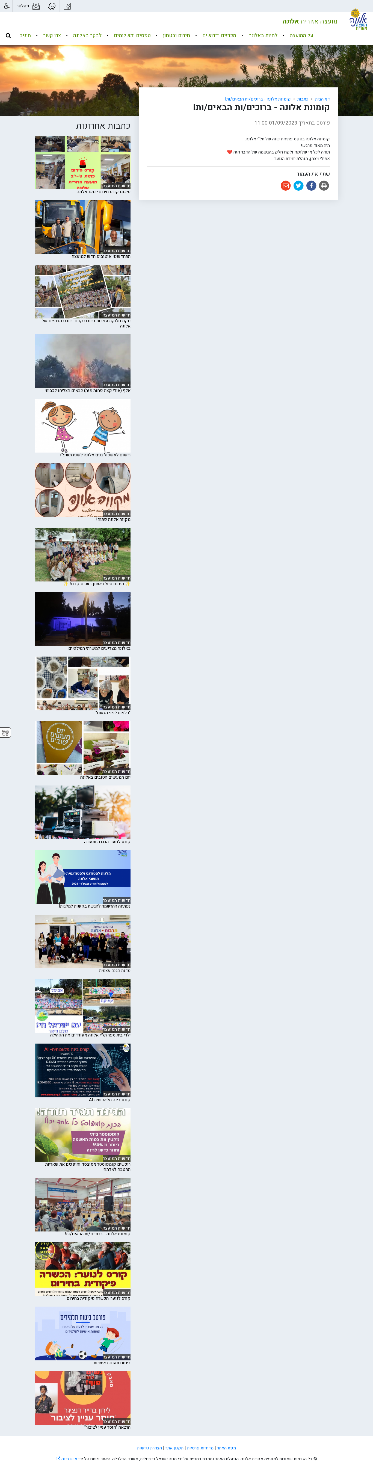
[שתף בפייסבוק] (310, 185)
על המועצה (300, 35)
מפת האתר (226, 1448)
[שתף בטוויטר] (298, 185)
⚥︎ (5, 732)
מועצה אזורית (310, 21)
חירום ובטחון (176, 35)
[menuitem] (296, 35)
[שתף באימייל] (286, 185)
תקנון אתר (174, 1448)
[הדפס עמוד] (323, 185)
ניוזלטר (23, 6)
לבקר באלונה (87, 35)
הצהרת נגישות (149, 1448)
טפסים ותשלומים (132, 35)
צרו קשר (51, 35)
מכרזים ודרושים (218, 35)
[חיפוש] (8, 35)
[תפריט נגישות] (6, 6)
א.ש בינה (66, 1459)
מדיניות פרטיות (200, 1448)
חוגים (25, 35)
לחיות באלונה (262, 35)
